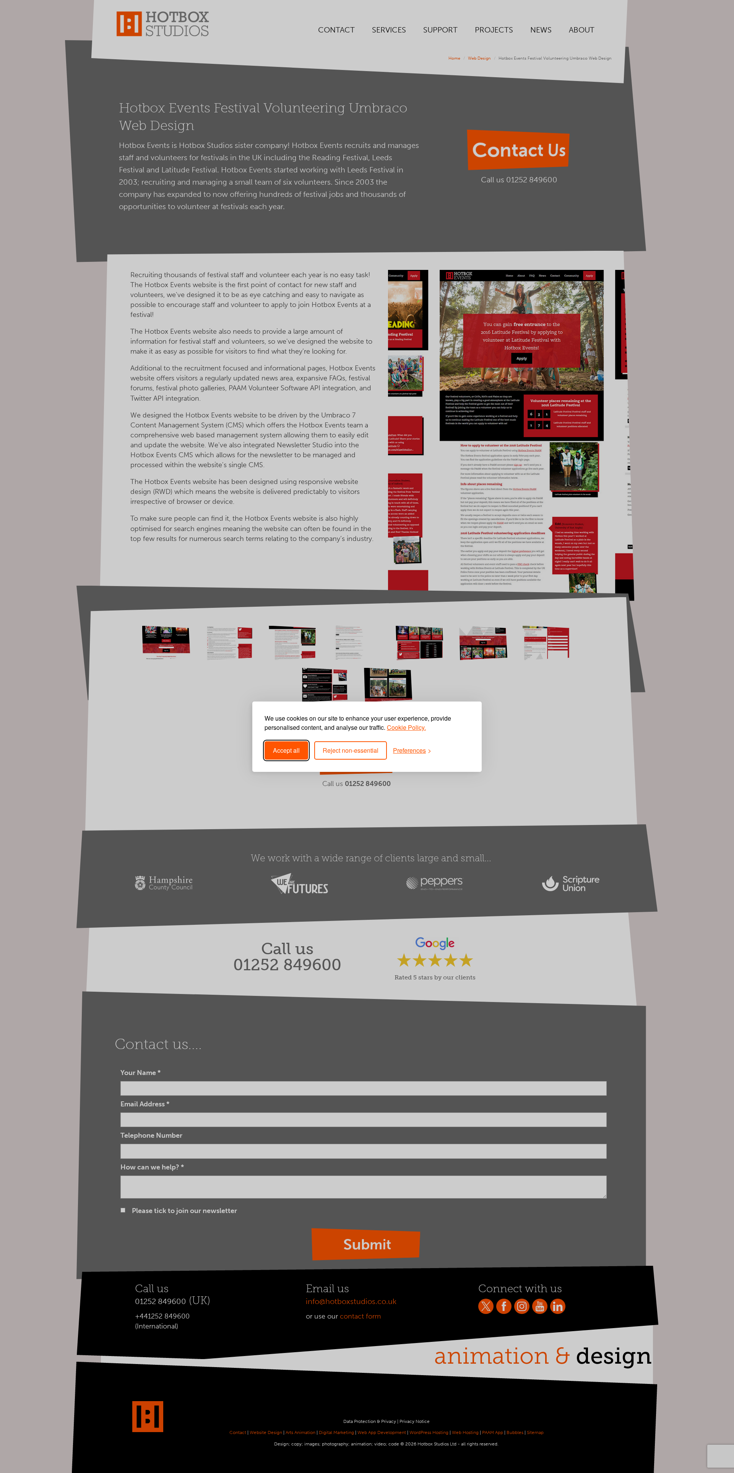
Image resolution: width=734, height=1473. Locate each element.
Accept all (286, 750)
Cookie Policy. (406, 727)
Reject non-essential (350, 750)
